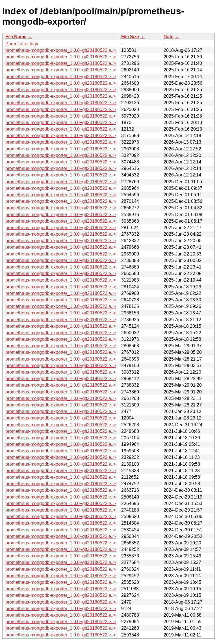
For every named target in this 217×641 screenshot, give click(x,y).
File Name (16, 36)
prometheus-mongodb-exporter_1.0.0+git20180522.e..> (60, 50)
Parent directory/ (21, 43)
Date (168, 36)
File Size (130, 36)
